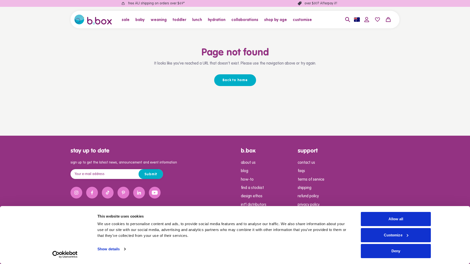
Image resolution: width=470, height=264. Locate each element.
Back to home (235, 80)
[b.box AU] (93, 19)
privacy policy (308, 205)
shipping (304, 188)
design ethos (251, 196)
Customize (393, 235)
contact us (306, 163)
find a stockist (252, 188)
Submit (150, 174)
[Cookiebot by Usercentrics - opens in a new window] (65, 254)
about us (248, 163)
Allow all (395, 219)
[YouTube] (155, 192)
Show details (108, 249)
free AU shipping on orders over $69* (156, 3)
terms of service (311, 180)
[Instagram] (76, 192)
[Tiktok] (108, 192)
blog (244, 171)
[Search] (347, 19)
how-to (247, 180)
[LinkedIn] (139, 192)
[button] (127, 19)
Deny (395, 251)
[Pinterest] (123, 192)
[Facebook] (92, 192)
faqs (301, 171)
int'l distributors (253, 205)
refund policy (308, 196)
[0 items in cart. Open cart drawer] (388, 19)
